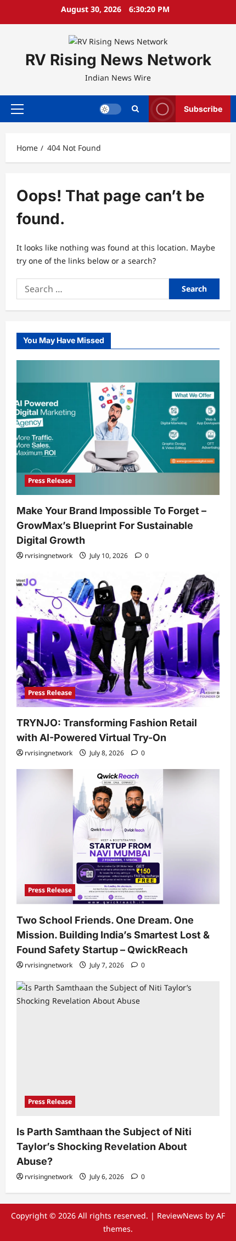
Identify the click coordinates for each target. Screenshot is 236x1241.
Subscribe (203, 108)
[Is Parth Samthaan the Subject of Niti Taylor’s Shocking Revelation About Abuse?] (118, 1049)
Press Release (50, 480)
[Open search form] (135, 108)
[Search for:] (92, 288)
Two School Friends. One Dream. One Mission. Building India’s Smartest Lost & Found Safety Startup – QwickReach (113, 934)
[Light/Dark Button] (110, 108)
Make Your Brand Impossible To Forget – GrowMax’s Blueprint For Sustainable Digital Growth (111, 525)
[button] (17, 108)
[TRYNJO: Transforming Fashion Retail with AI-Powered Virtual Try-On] (118, 639)
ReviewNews (180, 1215)
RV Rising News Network (118, 59)
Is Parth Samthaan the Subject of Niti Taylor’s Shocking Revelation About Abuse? (104, 1146)
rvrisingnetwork (48, 555)
